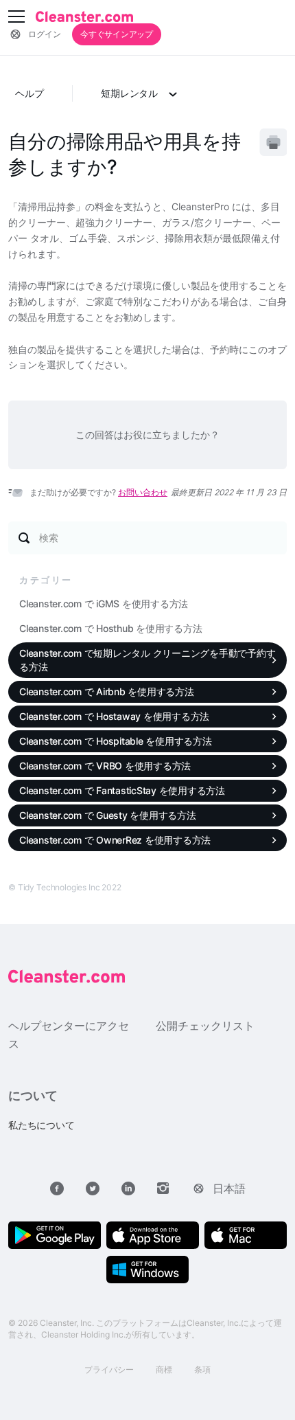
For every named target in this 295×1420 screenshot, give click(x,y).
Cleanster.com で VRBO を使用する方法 (105, 765)
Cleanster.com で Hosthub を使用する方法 (110, 628)
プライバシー (109, 1369)
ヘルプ (29, 93)
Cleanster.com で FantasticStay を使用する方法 (122, 790)
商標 (164, 1369)
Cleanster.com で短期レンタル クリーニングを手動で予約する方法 (147, 660)
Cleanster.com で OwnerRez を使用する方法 (115, 840)
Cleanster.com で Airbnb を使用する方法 (106, 691)
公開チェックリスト (205, 1026)
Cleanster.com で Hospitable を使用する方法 (115, 741)
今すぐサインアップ (116, 34)
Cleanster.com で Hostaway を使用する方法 (114, 716)
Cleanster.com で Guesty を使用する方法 (107, 815)
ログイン (44, 34)
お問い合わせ (142, 492)
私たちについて (41, 1125)
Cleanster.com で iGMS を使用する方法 (103, 603)
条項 (202, 1369)
